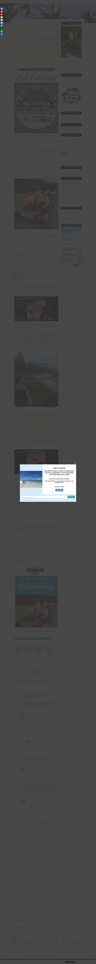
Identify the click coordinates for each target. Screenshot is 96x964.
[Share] (1, 34)
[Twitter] (1, 22)
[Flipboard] (1, 14)
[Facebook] (1, 8)
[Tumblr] (1, 28)
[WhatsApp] (1, 31)
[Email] (1, 17)
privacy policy (34, 499)
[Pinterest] (1, 11)
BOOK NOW (59, 490)
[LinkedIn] (1, 25)
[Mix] (1, 20)
